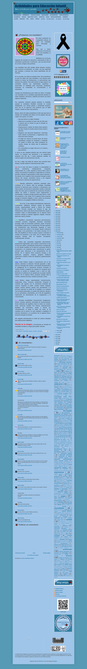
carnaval (57, 380)
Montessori (63, 515)
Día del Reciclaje (63, 434)
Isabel (19, 388)
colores (59, 388)
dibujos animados (65, 444)
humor (67, 487)
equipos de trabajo (60, 463)
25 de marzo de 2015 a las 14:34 (25, 513)
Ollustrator (41, 661)
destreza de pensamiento (60, 415)
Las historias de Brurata (60, 596)
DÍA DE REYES (60, 428)
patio (62, 534)
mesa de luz (69, 512)
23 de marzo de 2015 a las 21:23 (25, 421)
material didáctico (67, 511)
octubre (58, 236)
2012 (57, 338)
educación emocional (66, 454)
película (66, 536)
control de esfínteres (59, 399)
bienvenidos (59, 373)
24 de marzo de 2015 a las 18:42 (25, 488)
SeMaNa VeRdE (68, 564)
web (61, 575)
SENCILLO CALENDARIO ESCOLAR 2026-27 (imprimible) (66, 182)
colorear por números (67, 387)
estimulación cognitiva (28, 331)
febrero (58, 330)
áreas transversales (62, 363)
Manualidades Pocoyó (62, 284)
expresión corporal (58, 473)
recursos (69, 556)
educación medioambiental (63, 459)
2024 (57, 214)
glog (55, 480)
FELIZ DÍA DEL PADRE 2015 (63, 277)
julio (58, 241)
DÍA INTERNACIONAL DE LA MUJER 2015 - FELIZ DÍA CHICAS (63, 303)
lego (55, 502)
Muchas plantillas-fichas (62, 282)
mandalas (35, 331)
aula (58, 371)
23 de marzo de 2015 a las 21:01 (25, 410)
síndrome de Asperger (67, 565)
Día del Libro (69, 428)
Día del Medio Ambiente (66, 431)
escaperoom (68, 463)
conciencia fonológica (63, 393)
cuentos (56, 405)
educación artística (66, 453)
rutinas (55, 561)
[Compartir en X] (46, 331)
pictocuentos (67, 538)
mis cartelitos (58, 18)
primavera (56, 544)
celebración (58, 384)
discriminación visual (61, 449)
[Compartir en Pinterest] (49, 331)
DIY (65, 450)
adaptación (56, 356)
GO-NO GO (62, 480)
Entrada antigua (46, 552)
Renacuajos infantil (22, 345)
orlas (58, 531)
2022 (57, 218)
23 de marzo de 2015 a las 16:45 (25, 396)
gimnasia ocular (67, 479)
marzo (58, 249)
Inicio (34, 552)
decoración (60, 407)
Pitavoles (57, 594)
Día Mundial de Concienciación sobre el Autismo (63, 441)
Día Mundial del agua (61, 443)
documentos (57, 451)
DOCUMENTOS (17, 16)
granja (65, 483)
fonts (68, 477)
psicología (40, 331)
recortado (57, 555)
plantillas (62, 539)
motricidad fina (59, 518)
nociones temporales (65, 523)
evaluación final (57, 470)
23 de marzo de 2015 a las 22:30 (25, 438)
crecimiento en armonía (63, 403)
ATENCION (24, 16)
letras (68, 502)
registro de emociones (64, 557)
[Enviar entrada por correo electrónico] (26, 329)
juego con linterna (62, 494)
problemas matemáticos (64, 547)
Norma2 (20, 379)
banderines (63, 372)
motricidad (65, 516)
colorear (56, 387)
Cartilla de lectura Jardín (62, 273)
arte (71, 363)
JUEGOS (32, 18)
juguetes (70, 497)
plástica (70, 539)
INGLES (47, 16)
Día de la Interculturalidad (67, 422)
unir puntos (66, 572)
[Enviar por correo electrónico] (43, 331)
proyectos (56, 552)
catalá (68, 382)
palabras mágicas (60, 532)
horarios (62, 487)
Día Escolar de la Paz (63, 436)
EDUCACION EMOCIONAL (56, 16)
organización (57, 529)
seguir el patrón (58, 564)
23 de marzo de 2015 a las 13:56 (25, 367)
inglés (62, 490)
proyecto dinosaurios (64, 551)
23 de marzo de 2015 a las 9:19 (24, 350)
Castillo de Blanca (59, 588)
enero (58, 332)
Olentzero (67, 527)
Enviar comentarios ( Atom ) (28, 558)
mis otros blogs (66, 18)
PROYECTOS (41, 16)
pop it (64, 542)
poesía (70, 540)
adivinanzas (63, 356)
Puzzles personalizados (62, 288)
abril (58, 247)
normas (64, 524)
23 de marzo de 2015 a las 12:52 (25, 359)
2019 (57, 223)
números (65, 525)
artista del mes (66, 365)
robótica (58, 560)
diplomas (67, 446)
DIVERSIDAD (65, 16)
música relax (60, 519)
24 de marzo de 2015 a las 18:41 (25, 481)
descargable (67, 411)
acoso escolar (66, 355)
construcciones (65, 398)
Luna (55, 506)
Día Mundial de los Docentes (66, 442)
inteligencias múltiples (63, 491)
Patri (19, 433)
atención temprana (58, 369)
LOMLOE (59, 504)
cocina (60, 385)
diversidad (57, 450)
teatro (63, 568)
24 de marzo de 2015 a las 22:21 (25, 505)
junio (58, 243)
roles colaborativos (66, 560)
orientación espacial (67, 529)
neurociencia (63, 521)
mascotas (56, 511)
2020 (57, 221)
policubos (59, 542)
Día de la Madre (59, 423)
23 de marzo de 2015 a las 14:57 (25, 384)
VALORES (16, 18)
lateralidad (67, 499)
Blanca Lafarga (21, 354)
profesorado (67, 549)
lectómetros (68, 500)
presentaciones (65, 543)
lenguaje (60, 502)
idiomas (56, 490)
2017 (57, 227)
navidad (69, 519)
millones (67, 513)
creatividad (69, 402)
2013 (57, 336)
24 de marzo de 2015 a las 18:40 (25, 465)
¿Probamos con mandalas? (63, 270)
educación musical (64, 460)
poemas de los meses (62, 540)
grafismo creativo (66, 481)
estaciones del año (64, 466)
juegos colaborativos (59, 497)
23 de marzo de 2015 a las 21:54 (25, 428)
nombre (56, 524)
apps (61, 361)
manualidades (60, 508)
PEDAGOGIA (22, 18)
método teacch (59, 513)
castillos (63, 382)
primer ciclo (64, 544)
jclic (55, 494)
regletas (56, 559)
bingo (65, 373)
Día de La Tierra (68, 424)
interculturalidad (57, 493)
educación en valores (65, 456)
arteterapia (59, 365)
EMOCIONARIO (60, 272)
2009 (57, 343)
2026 (57, 210)
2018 (57, 225)
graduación (69, 480)
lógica (63, 503)
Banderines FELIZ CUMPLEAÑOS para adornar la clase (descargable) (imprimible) (64, 146)
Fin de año (65, 476)
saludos (66, 561)
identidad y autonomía (61, 489)
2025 (57, 212)
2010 (57, 342)
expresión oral (68, 473)
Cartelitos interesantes (62, 297)
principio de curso (67, 546)
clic (55, 385)
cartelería (66, 380)
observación (57, 527)
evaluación (66, 468)
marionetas (67, 509)
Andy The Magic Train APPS (63, 292)
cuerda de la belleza (67, 405)
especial (70, 464)
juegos (64, 496)
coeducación (67, 385)
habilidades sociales (66, 484)
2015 (57, 231)
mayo (58, 245)
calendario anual (66, 376)
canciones (65, 379)
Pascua (56, 534)
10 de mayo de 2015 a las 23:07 (25, 521)
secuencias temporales (64, 563)
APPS (27, 18)
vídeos (65, 574)
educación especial (64, 457)
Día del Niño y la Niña (62, 432)
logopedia (69, 503)
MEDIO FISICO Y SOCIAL (33, 16)
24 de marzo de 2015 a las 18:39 (25, 454)
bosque (68, 375)
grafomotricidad (58, 483)
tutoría (64, 571)
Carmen (20, 425)
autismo (67, 371)
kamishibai (60, 499)
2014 (57, 334)
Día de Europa (63, 419)
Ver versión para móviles (32, 555)
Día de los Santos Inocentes (65, 427)
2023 (57, 216)
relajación (62, 559)
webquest (68, 575)
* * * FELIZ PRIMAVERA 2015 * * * (64, 275)
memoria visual (61, 512)
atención (21, 331)
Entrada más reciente (20, 552)
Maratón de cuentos (58, 509)
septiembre (59, 238)
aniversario (64, 359)
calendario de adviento (59, 377)
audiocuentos (69, 369)
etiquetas (56, 468)
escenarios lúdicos (57, 464)
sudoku (66, 567)
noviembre (59, 234)
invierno (66, 493)
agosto (58, 240)
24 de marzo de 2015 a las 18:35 (25, 447)
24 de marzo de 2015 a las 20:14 (25, 498)
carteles (56, 382)
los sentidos (67, 504)
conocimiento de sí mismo (61, 395)
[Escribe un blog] (44, 331)
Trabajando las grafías (65, 157)
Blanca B (20, 363)
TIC (64, 570)
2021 (57, 219)
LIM (55, 503)
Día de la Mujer (68, 423)
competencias (67, 388)
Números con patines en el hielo (64, 253)
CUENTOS (37, 18)
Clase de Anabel (59, 592)
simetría (58, 565)
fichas (61, 475)
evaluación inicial (66, 470)
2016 (57, 229)
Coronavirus (66, 400)
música (70, 518)
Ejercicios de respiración (62, 319)
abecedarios (57, 355)
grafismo (59, 481)
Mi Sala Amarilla (58, 590)
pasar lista (68, 532)
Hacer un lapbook (61, 309)
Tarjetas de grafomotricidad (63, 286)
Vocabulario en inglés (61, 260)
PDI (67, 534)
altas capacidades (65, 358)
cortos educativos (58, 402)
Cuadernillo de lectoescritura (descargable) (63, 152)
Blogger (55, 661)
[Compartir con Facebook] (47, 331)
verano (56, 574)
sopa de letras (59, 567)
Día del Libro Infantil (61, 430)
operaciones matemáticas (61, 528)
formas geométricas (58, 479)
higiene (65, 486)
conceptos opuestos (68, 392)
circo (69, 384)
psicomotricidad (57, 554)
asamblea (56, 366)
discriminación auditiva (60, 447)
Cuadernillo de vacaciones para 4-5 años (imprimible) (66, 164)
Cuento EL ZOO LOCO (62, 311)
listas (58, 503)
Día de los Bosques (61, 426)
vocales (56, 575)
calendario (56, 376)
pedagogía (57, 535)
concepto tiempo (65, 391)
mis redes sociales (50, 18)
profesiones (56, 549)
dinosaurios (57, 446)
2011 (57, 340)
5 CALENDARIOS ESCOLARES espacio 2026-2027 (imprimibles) (65, 176)
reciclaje (67, 554)
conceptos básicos (58, 392)
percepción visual (58, 538)
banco (55, 372)
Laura (19, 414)
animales (56, 359)
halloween (57, 486)
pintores (56, 539)
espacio (64, 464)
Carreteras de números (62, 268)
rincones (70, 559)
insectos (70, 490)
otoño (64, 531)
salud (61, 561)
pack (71, 531)
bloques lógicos (62, 375)
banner (70, 372)
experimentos (59, 472)
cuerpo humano (60, 406)
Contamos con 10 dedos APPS (63, 258)
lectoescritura (58, 500)
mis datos (43, 18)
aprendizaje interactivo (65, 362)
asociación (66, 366)
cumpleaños (69, 406)
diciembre (59, 232)
